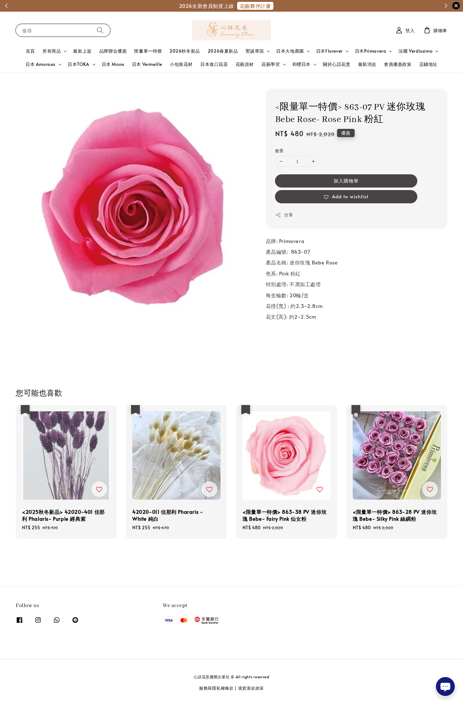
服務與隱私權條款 (216, 688)
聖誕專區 (255, 51)
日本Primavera (370, 51)
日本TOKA (78, 64)
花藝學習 (270, 64)
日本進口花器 (214, 64)
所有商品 (52, 51)
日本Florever (329, 51)
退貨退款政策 (251, 688)
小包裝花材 (181, 64)
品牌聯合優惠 (113, 51)
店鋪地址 (428, 64)
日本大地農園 (290, 51)
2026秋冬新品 (184, 51)
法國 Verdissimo (415, 51)
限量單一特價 (148, 51)
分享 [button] (288, 215)
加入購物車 (346, 180)
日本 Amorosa (40, 64)
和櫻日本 (301, 64)
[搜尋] (100, 30)
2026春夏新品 (223, 51)
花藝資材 (245, 64)
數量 (279, 151)
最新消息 (367, 64)
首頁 (30, 51)
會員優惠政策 (398, 64)
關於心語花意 (337, 64)
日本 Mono (113, 64)
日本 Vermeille (147, 64)
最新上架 (82, 51)
